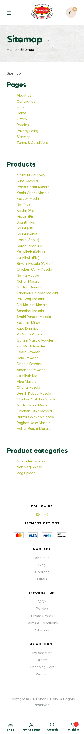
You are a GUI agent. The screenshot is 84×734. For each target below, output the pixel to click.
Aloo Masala (26, 382)
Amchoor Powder (31, 370)
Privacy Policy (27, 131)
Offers (22, 119)
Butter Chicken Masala (35, 417)
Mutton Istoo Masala (33, 405)
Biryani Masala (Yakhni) (35, 263)
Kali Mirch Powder (31, 346)
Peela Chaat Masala (33, 187)
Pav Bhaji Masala (30, 299)
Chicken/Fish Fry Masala (36, 399)
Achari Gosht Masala (34, 429)
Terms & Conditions (33, 143)
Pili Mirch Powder (30, 334)
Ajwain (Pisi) (26, 216)
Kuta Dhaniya (27, 328)
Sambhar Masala (30, 311)
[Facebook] (38, 514)
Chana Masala (28, 387)
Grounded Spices (31, 461)
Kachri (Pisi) (26, 210)
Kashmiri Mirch (28, 322)
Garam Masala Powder (35, 340)
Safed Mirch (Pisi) (31, 246)
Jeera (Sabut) (28, 240)
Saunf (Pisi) (25, 228)
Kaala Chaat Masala (33, 193)
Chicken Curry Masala (34, 269)
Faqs (20, 107)
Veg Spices (26, 473)
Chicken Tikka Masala (34, 411)
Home (12, 50)
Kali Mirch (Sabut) (31, 252)
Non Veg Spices (30, 467)
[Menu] (12, 12)
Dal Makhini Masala (32, 305)
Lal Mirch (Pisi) (28, 258)
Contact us (26, 101)
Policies (23, 125)
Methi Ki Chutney (31, 175)
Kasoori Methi (28, 199)
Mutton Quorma (29, 287)
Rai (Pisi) (23, 204)
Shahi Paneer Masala (34, 317)
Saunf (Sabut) (28, 234)
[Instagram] (46, 514)
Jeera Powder (28, 352)
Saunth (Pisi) (27, 222)
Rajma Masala (28, 275)
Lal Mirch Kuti (27, 376)
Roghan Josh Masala (33, 423)
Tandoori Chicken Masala (37, 293)
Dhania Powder (29, 364)
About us (24, 95)
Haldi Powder (27, 358)
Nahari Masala (28, 281)
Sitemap (24, 137)
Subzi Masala (27, 181)
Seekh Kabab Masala (34, 393)
